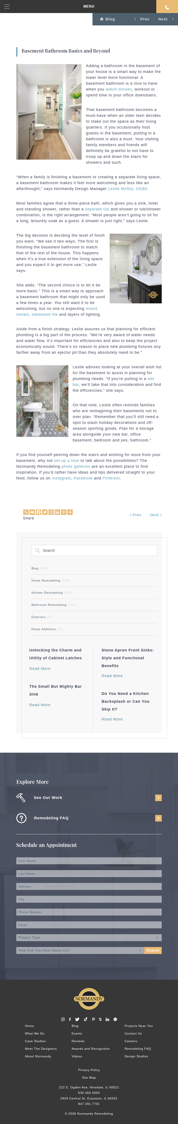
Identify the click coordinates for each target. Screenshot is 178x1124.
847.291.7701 (89, 1104)
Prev (136, 515)
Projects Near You (139, 1026)
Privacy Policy (89, 1070)
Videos (77, 1056)
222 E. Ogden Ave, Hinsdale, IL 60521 (89, 1087)
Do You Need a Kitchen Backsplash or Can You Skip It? (126, 701)
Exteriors (42, 617)
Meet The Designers (41, 1048)
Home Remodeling (50, 580)
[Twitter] (45, 512)
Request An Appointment (167, 6)
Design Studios (136, 1056)
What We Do (34, 1033)
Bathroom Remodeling (53, 605)
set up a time (66, 460)
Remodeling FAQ (138, 1048)
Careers (131, 1041)
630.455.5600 (89, 1092)
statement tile (45, 314)
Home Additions (47, 629)
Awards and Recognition (91, 1048)
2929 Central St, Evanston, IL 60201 (89, 1098)
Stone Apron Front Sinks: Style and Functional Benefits (128, 658)
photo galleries (76, 466)
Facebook (83, 478)
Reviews (78, 1041)
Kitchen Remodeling (52, 592)
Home (29, 1026)
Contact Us (133, 1033)
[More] (70, 512)
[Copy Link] (26, 512)
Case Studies (35, 1041)
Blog (110, 19)
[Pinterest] (63, 512)
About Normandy (38, 1056)
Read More (40, 668)
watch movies (119, 89)
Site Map (89, 1077)
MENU (89, 6)
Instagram (61, 478)
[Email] (32, 512)
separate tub (97, 209)
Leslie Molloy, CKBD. (128, 189)
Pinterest (111, 478)
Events (77, 1033)
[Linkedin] (57, 512)
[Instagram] (51, 512)
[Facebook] (38, 512)
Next (155, 515)
